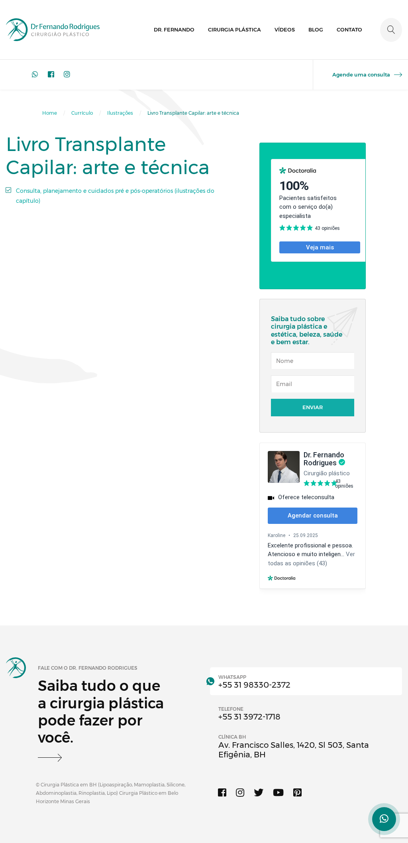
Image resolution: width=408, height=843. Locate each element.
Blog (315, 29)
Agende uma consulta (361, 74)
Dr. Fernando (174, 29)
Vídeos (285, 29)
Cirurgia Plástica (234, 29)
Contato (349, 29)
